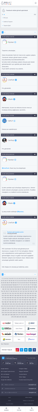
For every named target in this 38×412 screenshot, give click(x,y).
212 (2, 306)
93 (24, 287)
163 (18, 297)
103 (11, 289)
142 (35, 293)
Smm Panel (19, 328)
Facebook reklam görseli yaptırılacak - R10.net (6, 3)
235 (27, 308)
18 (26, 278)
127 (33, 291)
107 (21, 289)
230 (13, 308)
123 (23, 291)
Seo (19, 339)
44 (3, 282)
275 (30, 314)
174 (10, 300)
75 (26, 285)
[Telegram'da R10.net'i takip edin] (26, 350)
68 (14, 285)
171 (3, 300)
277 (35, 314)
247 (24, 310)
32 (17, 280)
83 (5, 287)
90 (19, 287)
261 (27, 312)
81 (1, 287)
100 (3, 289)
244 (16, 310)
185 (3, 302)
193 (23, 302)
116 (7, 291)
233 (21, 308)
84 (7, 287)
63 (4, 285)
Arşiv (9, 397)
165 (23, 297)
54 (23, 282)
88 (15, 287)
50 (15, 282)
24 (2, 280)
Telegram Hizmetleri (23, 371)
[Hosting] (31, 323)
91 (21, 287)
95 (28, 287)
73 (23, 285)
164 (20, 297)
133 (13, 293)
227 (5, 308)
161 (13, 297)
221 (25, 306)
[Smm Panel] (6, 323)
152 (25, 295)
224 (33, 306)
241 (8, 310)
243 (13, 310)
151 (23, 295)
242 (11, 310)
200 (6, 304)
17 (24, 278)
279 (15, 317)
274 (27, 314)
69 (16, 285)
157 (3, 297)
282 (23, 317)
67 (12, 285)
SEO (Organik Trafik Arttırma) (8, 371)
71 (19, 285)
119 (14, 291)
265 (3, 314)
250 (32, 310)
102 (8, 289)
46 (7, 282)
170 (35, 297)
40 (32, 280)
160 (10, 297)
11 (14, 278)
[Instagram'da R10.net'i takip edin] (17, 350)
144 (5, 295)
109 (26, 289)
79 (34, 285)
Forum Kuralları (9, 403)
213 (5, 306)
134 (15, 293)
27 (7, 280)
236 (30, 308)
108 (23, 289)
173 (8, 300)
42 (36, 280)
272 (22, 314)
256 (14, 312)
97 (32, 287)
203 (14, 304)
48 (11, 282)
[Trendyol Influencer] (6, 334)
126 (31, 291)
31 (15, 280)
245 (19, 310)
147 (13, 295)
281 (20, 317)
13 (17, 278)
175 (13, 300)
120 (16, 291)
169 (33, 297)
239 (3, 310)
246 (22, 310)
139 (28, 293)
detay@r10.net (32, 392)
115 (4, 291)
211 (35, 304)
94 (26, 287)
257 (16, 312)
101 (6, 289)
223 (30, 306)
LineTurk (11, 80)
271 (19, 314)
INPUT (10, 121)
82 (3, 287)
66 (10, 285)
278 (12, 317)
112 (33, 289)
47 (9, 282)
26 (5, 280)
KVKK (9, 400)
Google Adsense (4, 368)
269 (14, 314)
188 (10, 302)
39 (30, 280)
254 (8, 312)
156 (35, 295)
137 (23, 293)
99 (36, 287)
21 (31, 278)
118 (11, 291)
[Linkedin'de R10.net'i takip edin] (30, 350)
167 (28, 297)
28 (9, 280)
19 (28, 278)
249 (30, 310)
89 (17, 287)
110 (28, 289)
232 (19, 308)
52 (19, 282)
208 (27, 304)
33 (19, 280)
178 (20, 300)
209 (30, 304)
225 (36, 306)
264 (35, 312)
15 (21, 278)
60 (34, 282)
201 (8, 304)
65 (8, 285)
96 (30, 287)
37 (26, 280)
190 (15, 302)
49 (13, 282)
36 (25, 280)
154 (30, 295)
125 (28, 291)
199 (3, 304)
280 (17, 317)
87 (13, 287)
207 (24, 304)
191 (18, 302)
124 (26, 291)
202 (11, 304)
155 (33, 295)
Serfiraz (11, 140)
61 (36, 282)
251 (35, 310)
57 (28, 282)
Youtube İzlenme (23, 374)
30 (13, 280)
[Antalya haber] (6, 339)
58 (30, 282)
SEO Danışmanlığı (5, 377)
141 (33, 293)
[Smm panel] (6, 328)
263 (32, 312)
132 (10, 293)
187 (8, 302)
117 (9, 291)
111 (30, 289)
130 (5, 293)
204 (16, 304)
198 (35, 302)
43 (2, 282)
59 (32, 282)
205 (19, 304)
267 (9, 314)
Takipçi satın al (19, 323)
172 (5, 300)
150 (20, 295)
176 (15, 300)
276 (32, 314)
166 (25, 297)
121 (18, 291)
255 (11, 312)
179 (22, 300)
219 (20, 306)
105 (16, 289)
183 (32, 300)
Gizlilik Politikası (28, 397)
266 (6, 314)
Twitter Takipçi (22, 377)
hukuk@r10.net (32, 388)
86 (11, 287)
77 (30, 285)
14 (19, 278)
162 (15, 297)
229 (11, 308)
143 (3, 295)
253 (5, 312)
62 (2, 285)
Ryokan (11, 42)
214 (7, 306)
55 (25, 282)
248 (27, 310)
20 (30, 278)
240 (5, 310)
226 (3, 308)
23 (35, 278)
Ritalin (10, 99)
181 (27, 300)
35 (23, 280)
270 (17, 314)
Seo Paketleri (5, 344)
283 (25, 317)
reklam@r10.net (32, 384)
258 (19, 312)
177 (18, 300)
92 (22, 287)
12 (16, 278)
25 (3, 280)
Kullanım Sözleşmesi (28, 403)
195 (28, 302)
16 (23, 278)
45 (5, 282)
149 (18, 295)
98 (34, 287)
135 (18, 293)
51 (17, 282)
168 (30, 297)
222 (28, 306)
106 (18, 289)
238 (35, 308)
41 (34, 280)
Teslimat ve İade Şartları (28, 400)
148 (15, 295)
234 (24, 308)
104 (13, 289)
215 (10, 306)
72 (21, 285)
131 (8, 293)
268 (11, 314)
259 (22, 312)
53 (21, 282)
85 (9, 287)
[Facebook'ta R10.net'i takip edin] (34, 350)
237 (32, 308)
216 (12, 306)
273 (24, 314)
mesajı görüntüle (12, 233)
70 (17, 285)
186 (5, 302)
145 (8, 295)
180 (25, 300)
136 (20, 293)
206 (22, 304)
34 (21, 280)
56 (27, 282)
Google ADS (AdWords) (6, 379)
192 (20, 302)
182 (30, 300)
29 (11, 280)
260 (24, 312)
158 (5, 297)
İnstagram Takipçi (23, 368)
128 (36, 291)
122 (21, 291)
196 (30, 302)
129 (3, 293)
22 (33, 278)
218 (17, 306)
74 (25, 285)
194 (25, 302)
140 (30, 293)
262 (30, 312)
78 (32, 285)
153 (28, 295)
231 (16, 308)
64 (6, 285)
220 (22, 306)
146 (10, 295)
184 (35, 300)
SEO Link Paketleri (5, 374)
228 (8, 308)
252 (3, 312)
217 (15, 306)
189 (13, 302)
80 (36, 285)
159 (8, 297)
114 (2, 291)
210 (33, 304)
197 (33, 302)
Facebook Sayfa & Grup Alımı (25, 379)
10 (12, 278)
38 (28, 280)
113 (35, 289)
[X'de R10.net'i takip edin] (21, 350)
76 (28, 285)
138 (25, 293)
